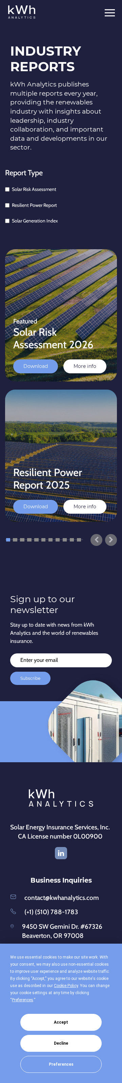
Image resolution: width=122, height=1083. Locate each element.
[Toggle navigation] (112, 13)
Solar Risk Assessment (34, 189)
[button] (8, 540)
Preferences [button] (22, 1000)
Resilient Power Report (34, 205)
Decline (61, 1043)
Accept (61, 1022)
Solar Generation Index (35, 221)
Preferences (61, 1064)
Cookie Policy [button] (66, 985)
